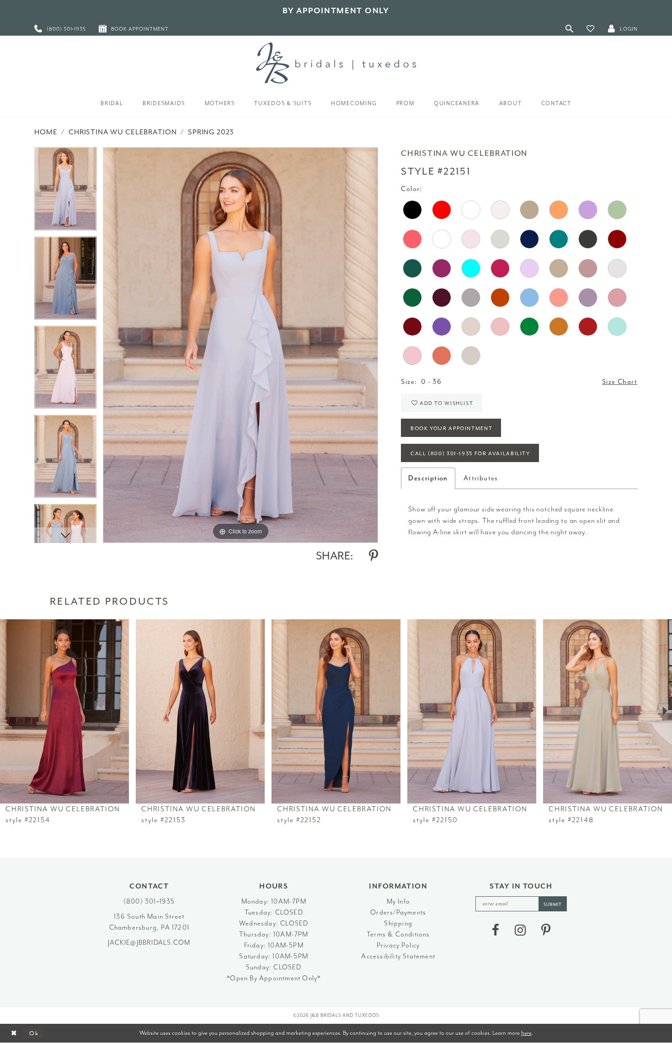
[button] (590, 28)
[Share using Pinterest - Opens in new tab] (373, 555)
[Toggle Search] (569, 28)
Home (45, 132)
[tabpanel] (65, 191)
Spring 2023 (211, 132)
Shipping (398, 923)
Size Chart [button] (619, 382)
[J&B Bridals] (336, 63)
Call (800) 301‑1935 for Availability (470, 453)
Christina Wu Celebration (122, 132)
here (526, 1033)
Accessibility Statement (398, 956)
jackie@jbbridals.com (149, 942)
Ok (34, 1033)
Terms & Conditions (398, 934)
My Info (398, 901)
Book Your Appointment (451, 428)
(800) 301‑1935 (149, 901)
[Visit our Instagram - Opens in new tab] (520, 930)
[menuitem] (60, 28)
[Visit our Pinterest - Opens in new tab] (545, 930)
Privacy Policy (398, 945)
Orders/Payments (398, 912)
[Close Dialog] (13, 1033)
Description (428, 478)
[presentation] (64, 711)
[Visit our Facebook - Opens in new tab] (495, 930)
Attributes (481, 478)
